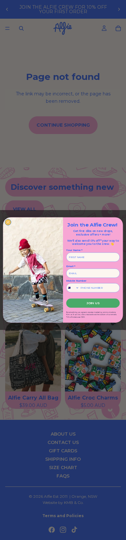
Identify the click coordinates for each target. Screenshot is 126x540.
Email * (70, 266)
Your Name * (74, 250)
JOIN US (93, 303)
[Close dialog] (8, 222)
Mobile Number (76, 280)
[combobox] (72, 287)
